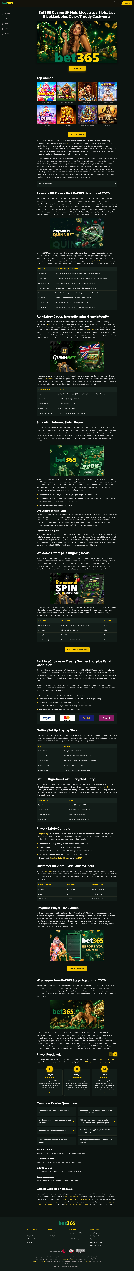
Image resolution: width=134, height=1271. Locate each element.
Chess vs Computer (95, 1239)
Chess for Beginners (95, 1242)
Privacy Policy (52, 1233)
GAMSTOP (78, 858)
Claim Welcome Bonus (77, 649)
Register (127, 3)
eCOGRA (90, 330)
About (29, 1233)
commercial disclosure (96, 261)
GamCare (53, 858)
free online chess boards (57, 1202)
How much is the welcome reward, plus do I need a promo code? (96, 1111)
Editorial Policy (31, 1236)
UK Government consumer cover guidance (100, 1062)
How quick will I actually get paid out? (53, 1130)
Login (118, 3)
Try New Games (77, 134)
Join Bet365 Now (77, 969)
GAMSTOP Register (74, 1239)
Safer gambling (42, 834)
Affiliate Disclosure (32, 1239)
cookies (106, 787)
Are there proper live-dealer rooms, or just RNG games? (55, 1121)
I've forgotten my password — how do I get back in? (96, 1141)
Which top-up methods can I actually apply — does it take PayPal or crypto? (94, 1121)
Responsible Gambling (75, 1233)
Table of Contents (45, 184)
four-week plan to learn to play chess (77, 1199)
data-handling (47, 379)
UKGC (49, 324)
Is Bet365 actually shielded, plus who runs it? (55, 1111)
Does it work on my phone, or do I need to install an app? (95, 1131)
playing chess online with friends (76, 1204)
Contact (29, 1242)
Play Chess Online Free (96, 1236)
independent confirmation (106, 1059)
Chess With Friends (95, 1245)
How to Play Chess (95, 1233)
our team (70, 143)
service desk (48, 871)
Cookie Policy (52, 1236)
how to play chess (71, 1197)
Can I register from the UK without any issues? (53, 1141)
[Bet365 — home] (7, 3)
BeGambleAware (64, 858)
